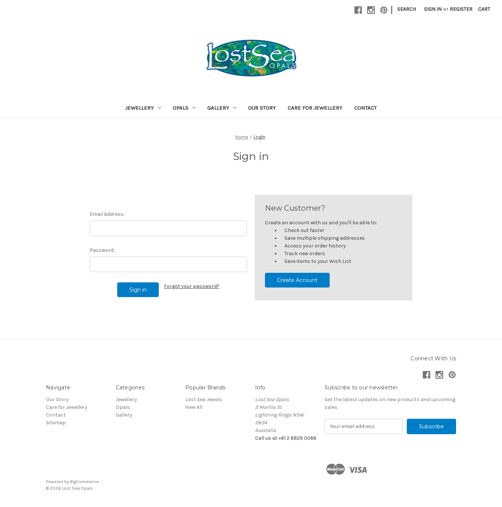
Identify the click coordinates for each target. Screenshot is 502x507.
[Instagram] (371, 10)
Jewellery (139, 107)
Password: (102, 250)
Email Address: (107, 214)
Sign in (433, 9)
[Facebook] (358, 10)
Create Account (297, 280)
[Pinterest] (384, 10)
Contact (365, 107)
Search (406, 9)
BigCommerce (84, 481)
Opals (181, 107)
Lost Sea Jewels (203, 399)
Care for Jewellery (315, 107)
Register (461, 9)
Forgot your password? (191, 286)
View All (193, 407)
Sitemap (56, 422)
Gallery (218, 107)
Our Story (262, 107)
